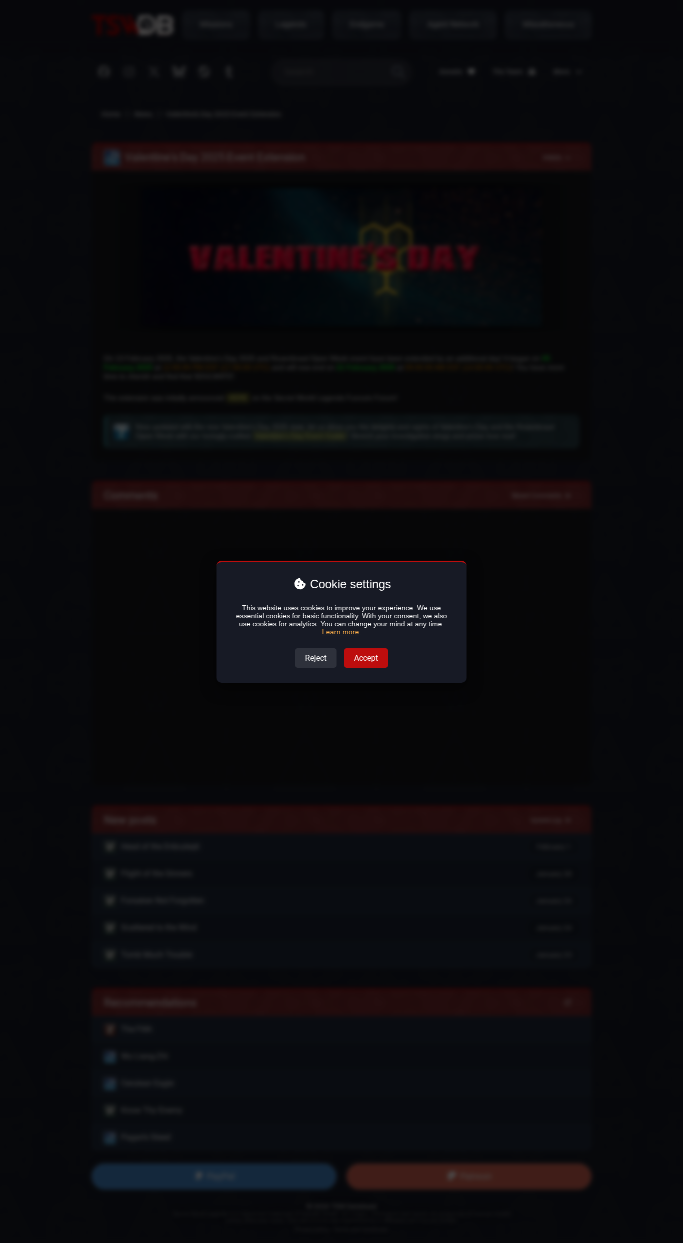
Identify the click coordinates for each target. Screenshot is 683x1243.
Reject (315, 658)
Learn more (340, 632)
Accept (366, 658)
